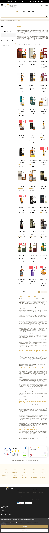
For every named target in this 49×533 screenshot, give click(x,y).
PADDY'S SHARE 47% (43, 160)
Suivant (45, 291)
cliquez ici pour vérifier (34, 460)
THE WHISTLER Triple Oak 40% (21, 279)
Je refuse (24, 530)
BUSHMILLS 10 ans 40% (22, 109)
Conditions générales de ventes (23, 492)
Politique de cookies (5, 524)
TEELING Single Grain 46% (32, 184)
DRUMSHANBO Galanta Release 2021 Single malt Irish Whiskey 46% (22, 133)
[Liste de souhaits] (41, 6)
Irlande (4, 26)
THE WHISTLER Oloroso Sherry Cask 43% (43, 255)
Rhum (23, 11)
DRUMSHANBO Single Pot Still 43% (43, 109)
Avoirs (33, 496)
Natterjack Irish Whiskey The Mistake (32, 160)
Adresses (34, 497)
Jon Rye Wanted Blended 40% (43, 133)
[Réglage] (43, 6)
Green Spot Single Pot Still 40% (32, 133)
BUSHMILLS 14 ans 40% (43, 61)
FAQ (18, 490)
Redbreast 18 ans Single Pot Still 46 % (43, 184)
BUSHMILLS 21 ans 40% (32, 85)
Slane (45, 437)
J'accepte (24, 527)
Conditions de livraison (21, 494)
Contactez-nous (20, 499)
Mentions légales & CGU (22, 496)
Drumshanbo (41, 437)
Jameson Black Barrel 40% (22, 160)
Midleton (36, 438)
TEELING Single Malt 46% (43, 232)
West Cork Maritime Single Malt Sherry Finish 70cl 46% (43, 279)
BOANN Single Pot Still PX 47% (33, 61)
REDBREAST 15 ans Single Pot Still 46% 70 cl (22, 255)
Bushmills (19, 41)
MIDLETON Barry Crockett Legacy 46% (21, 61)
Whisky (17, 11)
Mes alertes (34, 501)
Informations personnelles (37, 492)
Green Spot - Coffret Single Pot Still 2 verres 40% (32, 109)
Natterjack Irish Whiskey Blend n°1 (22, 184)
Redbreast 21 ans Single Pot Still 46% (43, 208)
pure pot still (23, 408)
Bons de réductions (36, 499)
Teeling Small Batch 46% (32, 232)
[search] (46, 16)
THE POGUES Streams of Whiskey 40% (32, 279)
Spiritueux (31, 11)
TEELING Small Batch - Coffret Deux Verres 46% (32, 208)
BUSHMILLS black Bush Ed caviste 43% (21, 85)
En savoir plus (24, 41)
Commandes (34, 494)
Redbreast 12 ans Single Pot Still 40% (33, 255)
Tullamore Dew (41, 39)
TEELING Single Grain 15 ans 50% (21, 208)
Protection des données (21, 497)
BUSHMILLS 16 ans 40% (43, 85)
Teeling (35, 39)
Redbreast (32, 39)
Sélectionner (37, 44)
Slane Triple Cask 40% (22, 232)
